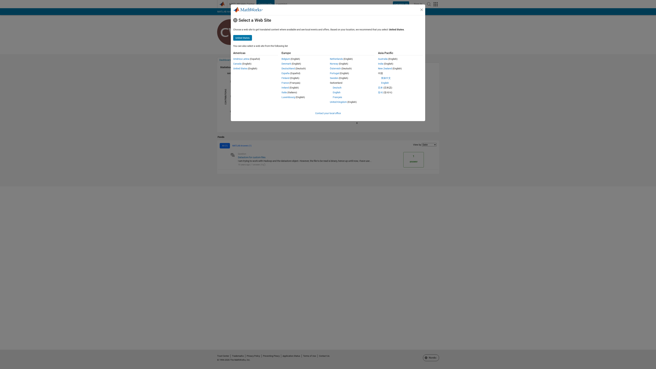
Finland (285, 78)
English (336, 92)
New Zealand (385, 68)
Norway (334, 63)
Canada (237, 63)
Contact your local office (328, 113)
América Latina (241, 59)
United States (240, 68)
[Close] (421, 9)
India (380, 63)
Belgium (286, 59)
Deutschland (288, 68)
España (286, 73)
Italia (284, 92)
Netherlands (336, 59)
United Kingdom (338, 102)
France (285, 82)
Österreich (335, 68)
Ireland (285, 87)
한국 (380, 92)
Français (337, 97)
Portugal (334, 73)
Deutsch (337, 87)
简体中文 (386, 78)
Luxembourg (288, 97)
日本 (380, 87)
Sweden (334, 78)
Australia (383, 59)
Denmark (286, 63)
